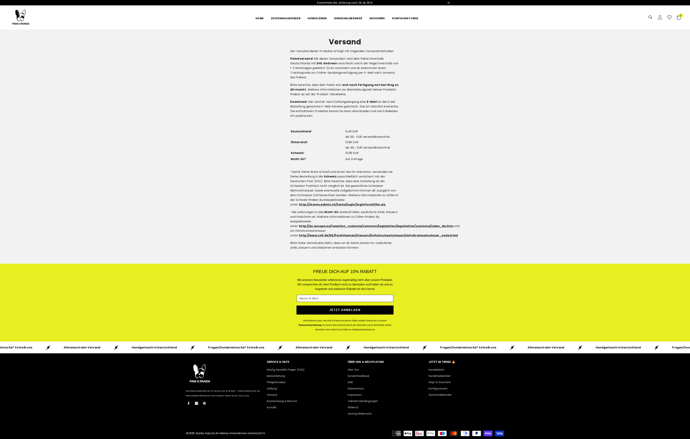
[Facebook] (188, 403)
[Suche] (650, 17)
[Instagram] (196, 403)
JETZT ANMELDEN (345, 309)
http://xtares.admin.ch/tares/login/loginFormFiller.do (342, 204)
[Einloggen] (660, 17)
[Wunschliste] (669, 17)
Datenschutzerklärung (310, 325)
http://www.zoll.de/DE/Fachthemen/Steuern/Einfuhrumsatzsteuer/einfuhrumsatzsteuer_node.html (378, 235)
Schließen (448, 2)
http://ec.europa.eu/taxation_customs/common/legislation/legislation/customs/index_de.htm (376, 226)
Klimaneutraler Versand (55, 347)
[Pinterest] (204, 403)
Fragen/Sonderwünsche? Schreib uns (209, 347)
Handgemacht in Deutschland (127, 347)
